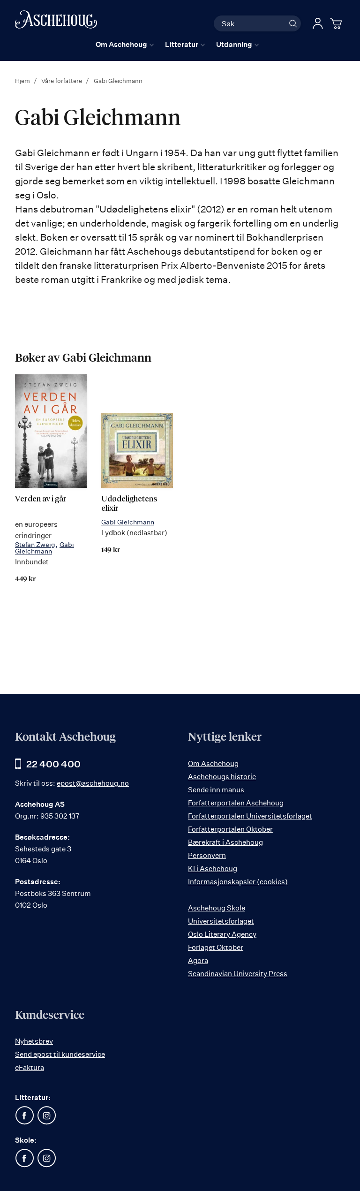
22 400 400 (53, 764)
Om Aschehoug (213, 763)
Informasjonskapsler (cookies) (238, 881)
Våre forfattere (62, 80)
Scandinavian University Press (237, 973)
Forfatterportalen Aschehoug (236, 802)
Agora (198, 960)
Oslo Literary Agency (222, 934)
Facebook (24, 1115)
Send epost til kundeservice (60, 1054)
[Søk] (293, 23)
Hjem (23, 80)
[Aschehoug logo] (56, 22)
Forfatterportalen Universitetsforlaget (250, 816)
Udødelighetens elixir (129, 504)
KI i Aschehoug (212, 868)
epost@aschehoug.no (93, 783)
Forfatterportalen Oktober (230, 829)
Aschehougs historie (222, 776)
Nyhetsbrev (34, 1041)
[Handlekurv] (337, 23)
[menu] (177, 44)
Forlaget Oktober (215, 947)
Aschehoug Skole (216, 907)
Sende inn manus (216, 789)
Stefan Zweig (35, 544)
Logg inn (317, 23)
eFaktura (29, 1067)
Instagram (46, 1115)
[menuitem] (124, 44)
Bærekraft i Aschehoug (225, 842)
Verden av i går (41, 499)
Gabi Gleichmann (44, 547)
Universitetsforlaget (221, 921)
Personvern (207, 855)
